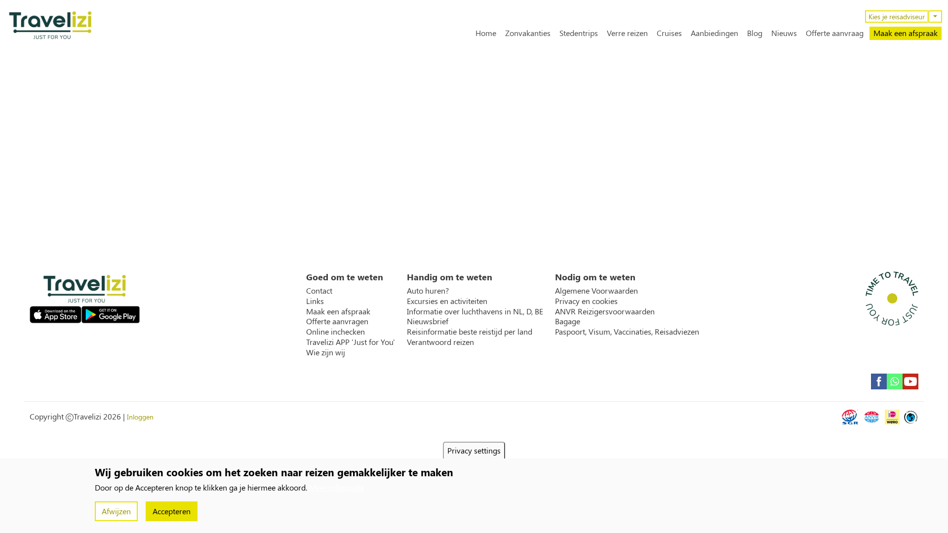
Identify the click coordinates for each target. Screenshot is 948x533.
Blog (754, 33)
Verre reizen (627, 33)
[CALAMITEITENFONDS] (911, 417)
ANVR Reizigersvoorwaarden (605, 311)
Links (315, 301)
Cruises (669, 33)
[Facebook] (879, 381)
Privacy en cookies (586, 301)
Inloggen (140, 416)
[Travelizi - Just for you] (50, 25)
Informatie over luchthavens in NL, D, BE (475, 311)
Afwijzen (116, 511)
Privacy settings (474, 450)
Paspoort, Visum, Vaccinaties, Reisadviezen (627, 332)
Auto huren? (428, 291)
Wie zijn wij (325, 352)
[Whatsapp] (895, 381)
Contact (319, 291)
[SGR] (850, 417)
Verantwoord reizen (440, 342)
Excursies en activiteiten (447, 301)
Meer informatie (336, 487)
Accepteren (172, 511)
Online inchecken (335, 332)
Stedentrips (578, 33)
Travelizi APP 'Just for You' (350, 342)
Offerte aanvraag (835, 33)
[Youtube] (910, 381)
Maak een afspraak (905, 33)
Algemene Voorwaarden (596, 291)
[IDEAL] (892, 417)
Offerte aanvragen (337, 321)
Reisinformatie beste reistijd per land (469, 332)
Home (485, 33)
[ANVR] (871, 417)
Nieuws (784, 33)
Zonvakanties (528, 33)
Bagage (567, 321)
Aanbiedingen (714, 33)
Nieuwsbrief (427, 321)
